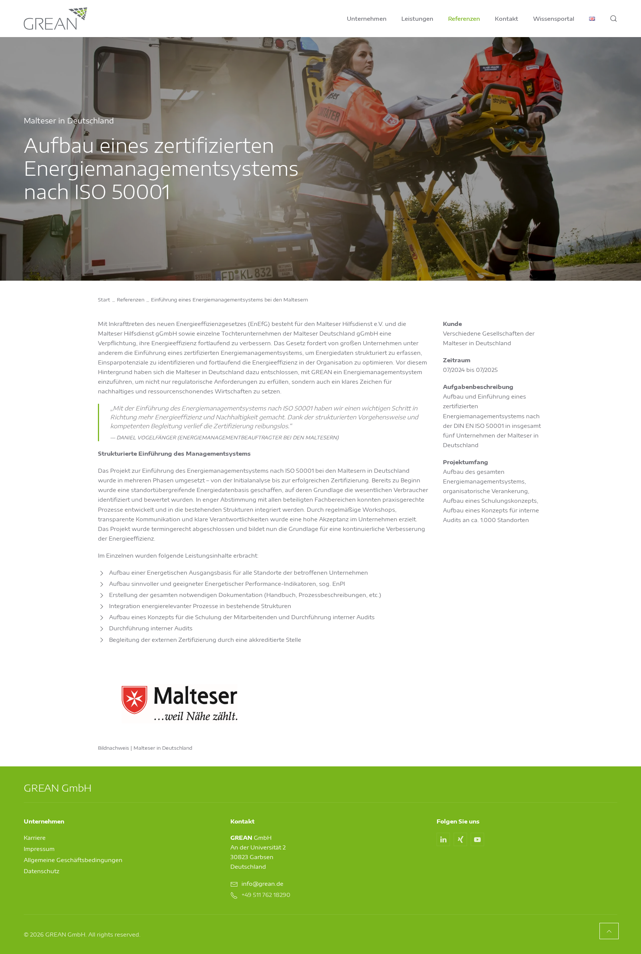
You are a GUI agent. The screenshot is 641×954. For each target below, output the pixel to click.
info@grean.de (262, 883)
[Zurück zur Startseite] (55, 18)
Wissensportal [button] (553, 18)
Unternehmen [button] (367, 18)
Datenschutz (41, 871)
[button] (613, 18)
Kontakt (506, 18)
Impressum (39, 848)
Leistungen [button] (417, 18)
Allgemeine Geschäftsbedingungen (73, 859)
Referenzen (464, 18)
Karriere (35, 837)
